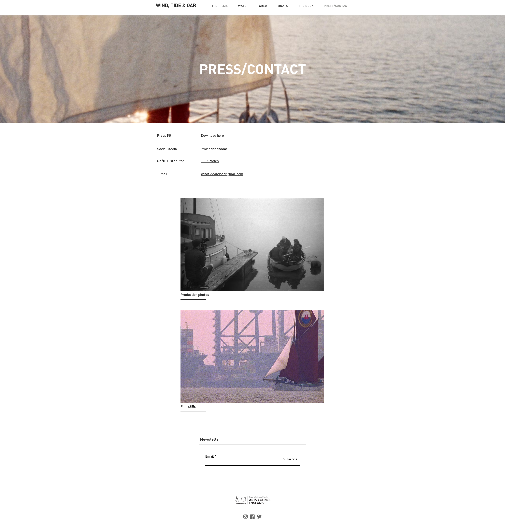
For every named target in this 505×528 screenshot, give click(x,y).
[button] (219, 5)
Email (209, 456)
